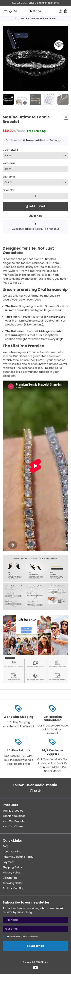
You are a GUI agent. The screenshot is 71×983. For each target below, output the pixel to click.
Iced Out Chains (13, 826)
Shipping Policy (12, 867)
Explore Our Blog (13, 888)
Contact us (10, 878)
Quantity (8, 190)
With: (9, 163)
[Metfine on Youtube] (35, 791)
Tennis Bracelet (13, 811)
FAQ (5, 846)
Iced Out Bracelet (14, 821)
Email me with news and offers (22, 936)
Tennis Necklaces (14, 816)
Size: (9, 177)
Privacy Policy (11, 872)
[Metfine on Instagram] (31, 791)
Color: (10, 150)
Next (65, 59)
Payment (9, 862)
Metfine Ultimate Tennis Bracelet (38, 18)
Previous (6, 59)
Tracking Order (12, 883)
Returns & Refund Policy (18, 857)
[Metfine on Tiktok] (39, 791)
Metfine (44, 962)
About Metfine (12, 851)
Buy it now (35, 215)
